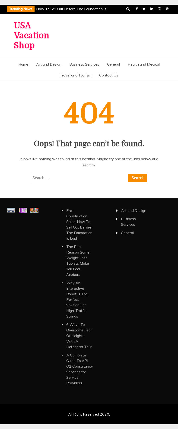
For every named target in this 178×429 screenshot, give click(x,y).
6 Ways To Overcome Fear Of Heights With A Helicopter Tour (79, 335)
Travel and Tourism (75, 75)
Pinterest (167, 8)
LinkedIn (152, 8)
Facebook (136, 8)
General (113, 64)
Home (23, 64)
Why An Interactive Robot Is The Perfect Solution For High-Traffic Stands (77, 299)
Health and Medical (144, 64)
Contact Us (108, 75)
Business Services (84, 64)
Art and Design (48, 64)
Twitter (144, 8)
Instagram (159, 8)
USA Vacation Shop (31, 35)
